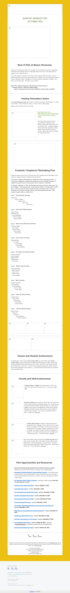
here (48, 103)
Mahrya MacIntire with (44, 113)
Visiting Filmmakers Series (20, 102)
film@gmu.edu (53, 542)
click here (37, 412)
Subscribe (32, 591)
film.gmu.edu (38, 545)
